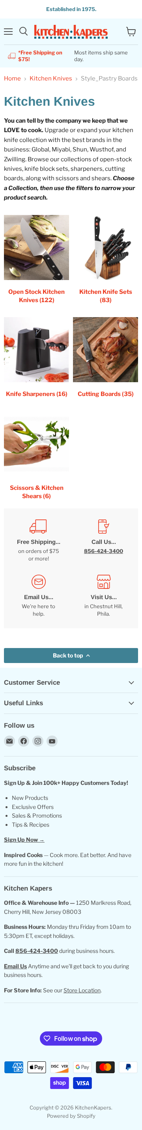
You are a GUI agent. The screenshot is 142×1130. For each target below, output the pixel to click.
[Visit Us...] (103, 596)
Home (12, 78)
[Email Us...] (38, 596)
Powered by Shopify (71, 1116)
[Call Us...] (103, 540)
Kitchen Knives (51, 78)
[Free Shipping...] (38, 540)
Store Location (82, 990)
